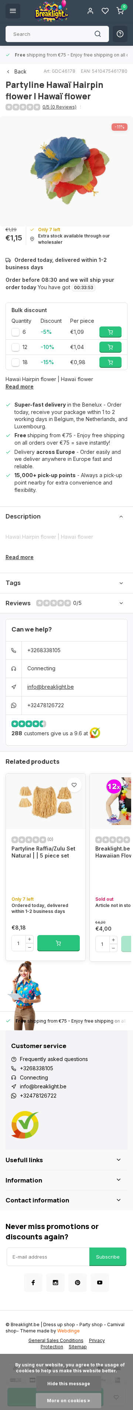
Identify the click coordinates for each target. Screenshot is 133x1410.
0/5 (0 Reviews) (59, 107)
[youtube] (100, 1282)
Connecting (41, 668)
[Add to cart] (58, 943)
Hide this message (68, 1383)
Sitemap (78, 1346)
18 (25, 362)
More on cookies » (68, 1400)
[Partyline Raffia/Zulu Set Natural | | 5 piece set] (45, 801)
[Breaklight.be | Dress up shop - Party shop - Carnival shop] (52, 11)
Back (20, 71)
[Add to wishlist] (74, 784)
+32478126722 (45, 705)
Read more (20, 386)
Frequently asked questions (54, 1059)
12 (25, 347)
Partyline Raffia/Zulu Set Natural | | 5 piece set (43, 852)
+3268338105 (44, 650)
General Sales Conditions (55, 1340)
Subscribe (108, 1257)
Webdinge (68, 1331)
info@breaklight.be (50, 687)
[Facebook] (33, 1282)
